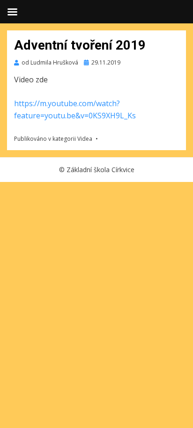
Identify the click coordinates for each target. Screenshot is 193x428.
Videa (84, 139)
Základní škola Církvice (100, 169)
